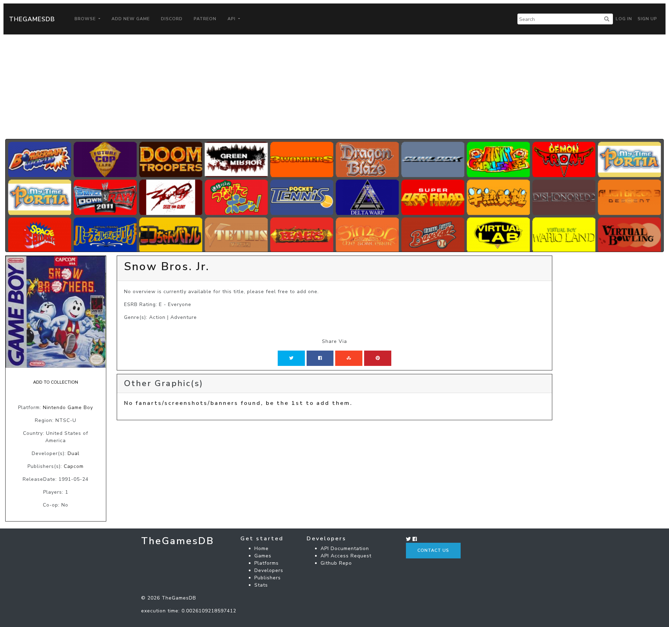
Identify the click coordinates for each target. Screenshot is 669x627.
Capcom (74, 466)
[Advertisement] (334, 86)
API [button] (232, 19)
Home (261, 548)
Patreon (205, 19)
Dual (73, 453)
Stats (261, 585)
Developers (268, 570)
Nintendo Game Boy (68, 407)
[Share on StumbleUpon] (348, 358)
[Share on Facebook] (320, 358)
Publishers (267, 577)
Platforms (266, 563)
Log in (624, 19)
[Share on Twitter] (291, 358)
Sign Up (647, 19)
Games (262, 555)
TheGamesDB (32, 19)
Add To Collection (55, 382)
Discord (172, 19)
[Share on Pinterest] (377, 358)
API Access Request (346, 555)
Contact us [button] (433, 550)
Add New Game (131, 19)
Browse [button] (86, 19)
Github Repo (336, 563)
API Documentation (345, 548)
